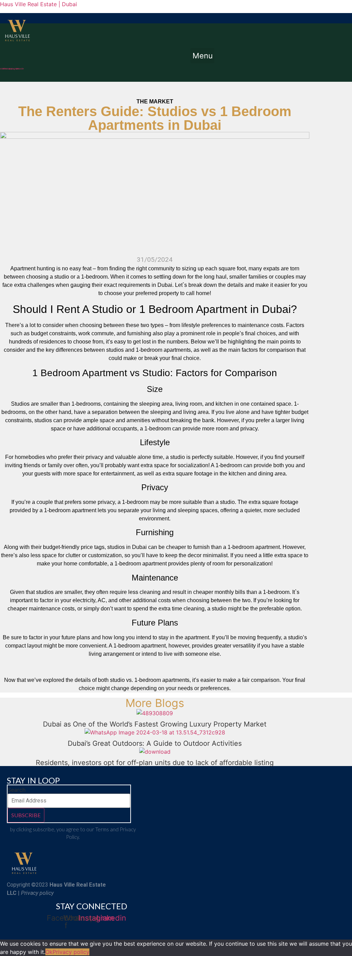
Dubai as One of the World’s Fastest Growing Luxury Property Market (154, 724)
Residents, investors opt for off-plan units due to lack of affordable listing (155, 762)
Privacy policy (71, 951)
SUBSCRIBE (26, 815)
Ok (49, 951)
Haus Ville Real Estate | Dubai (38, 4)
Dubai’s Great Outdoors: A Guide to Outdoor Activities (155, 743)
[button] (202, 55)
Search (16, 789)
